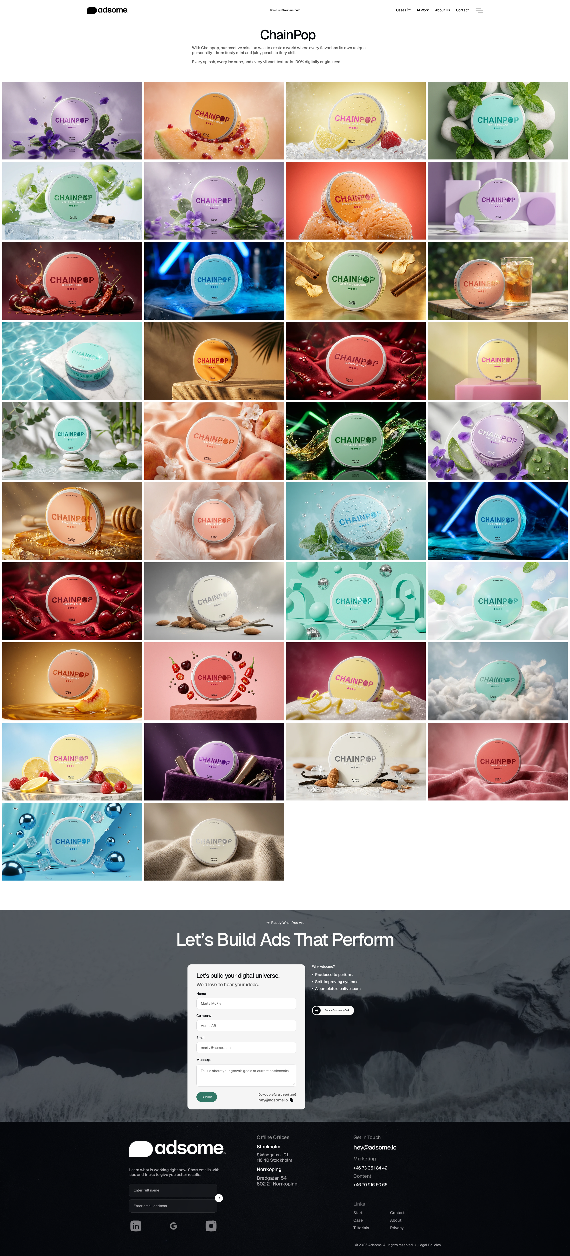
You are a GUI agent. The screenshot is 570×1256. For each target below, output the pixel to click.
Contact (397, 1212)
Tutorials (361, 1227)
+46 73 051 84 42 (370, 1168)
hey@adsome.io (374, 1147)
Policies (434, 1245)
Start (357, 1212)
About (395, 1220)
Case (358, 1220)
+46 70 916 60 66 (370, 1184)
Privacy (396, 1227)
